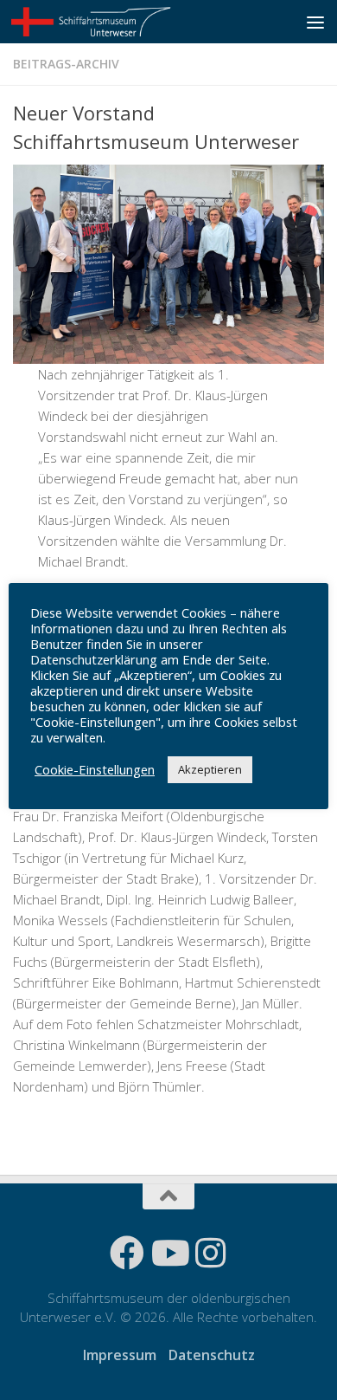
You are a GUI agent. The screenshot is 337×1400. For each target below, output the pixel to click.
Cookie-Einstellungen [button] (95, 769)
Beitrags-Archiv (66, 63)
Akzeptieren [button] (210, 769)
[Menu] (315, 21)
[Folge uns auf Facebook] (127, 1252)
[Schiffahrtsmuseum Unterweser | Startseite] (118, 21)
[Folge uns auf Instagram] (210, 1252)
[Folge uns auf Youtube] (168, 1252)
